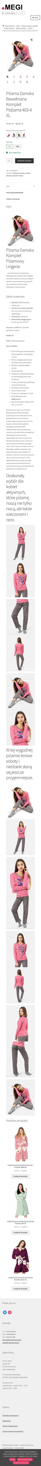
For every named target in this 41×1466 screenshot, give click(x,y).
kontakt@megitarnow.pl (12, 1340)
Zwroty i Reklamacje (10, 1426)
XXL (17, 146)
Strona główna (10, 26)
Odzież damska (9, 28)
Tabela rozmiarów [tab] (13, 199)
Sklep (18, 26)
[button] (31, 40)
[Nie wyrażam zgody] (38, 1457)
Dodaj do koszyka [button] (20, 1176)
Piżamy (30, 28)
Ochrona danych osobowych (13, 1431)
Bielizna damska (21, 28)
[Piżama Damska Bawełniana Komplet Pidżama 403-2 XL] (14, 135)
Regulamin (7, 1421)
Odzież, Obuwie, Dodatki (30, 26)
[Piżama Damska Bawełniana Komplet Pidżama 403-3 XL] (24, 135)
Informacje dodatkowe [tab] (14, 192)
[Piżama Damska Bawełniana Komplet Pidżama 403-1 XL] (8, 135)
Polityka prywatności (10, 1415)
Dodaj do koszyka (24, 161)
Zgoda (12, 1459)
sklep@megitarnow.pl (11, 1343)
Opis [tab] (8, 186)
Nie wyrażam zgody (25, 1459)
